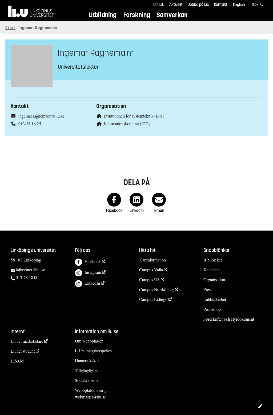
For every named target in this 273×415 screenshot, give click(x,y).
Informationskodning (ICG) (127, 123)
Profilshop (212, 309)
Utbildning (103, 15)
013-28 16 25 (29, 123)
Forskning (136, 15)
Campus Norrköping (156, 289)
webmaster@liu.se (90, 397)
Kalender (211, 269)
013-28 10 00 (27, 277)
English (239, 4)
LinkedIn (92, 283)
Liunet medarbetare (27, 341)
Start (10, 28)
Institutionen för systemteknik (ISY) (134, 116)
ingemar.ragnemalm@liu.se (41, 116)
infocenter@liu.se (30, 269)
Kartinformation (152, 260)
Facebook (93, 261)
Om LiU (158, 4)
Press (207, 289)
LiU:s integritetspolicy (93, 350)
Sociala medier (87, 380)
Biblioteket (212, 260)
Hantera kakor (87, 360)
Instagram (93, 272)
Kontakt (220, 4)
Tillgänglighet (86, 370)
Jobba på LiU (198, 4)
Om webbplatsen (89, 341)
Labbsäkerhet (214, 299)
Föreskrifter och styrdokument (228, 319)
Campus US (149, 279)
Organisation (214, 279)
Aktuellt (176, 4)
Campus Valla (151, 269)
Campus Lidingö (153, 299)
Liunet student (23, 351)
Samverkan (171, 15)
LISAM (17, 361)
